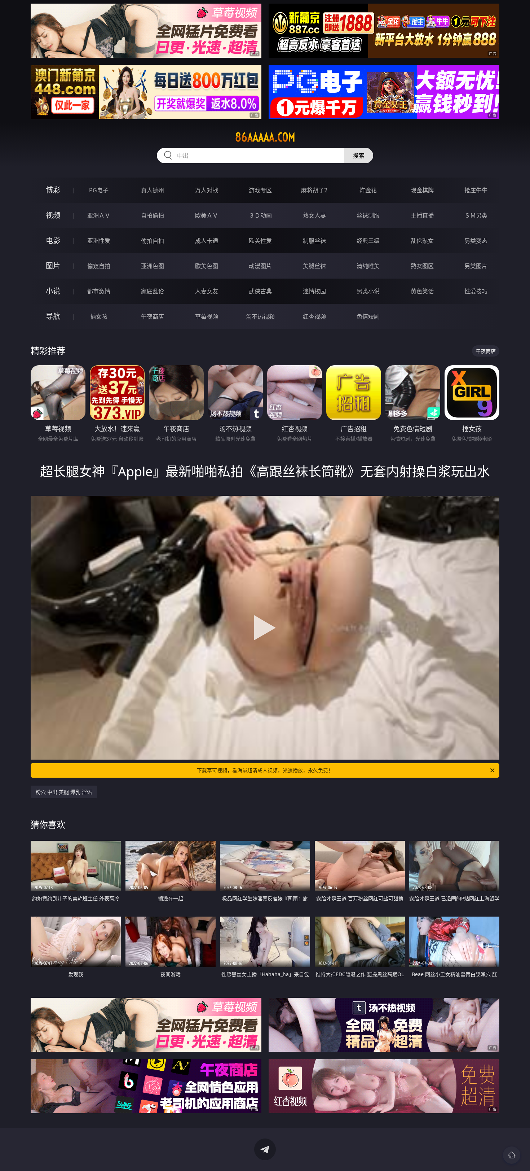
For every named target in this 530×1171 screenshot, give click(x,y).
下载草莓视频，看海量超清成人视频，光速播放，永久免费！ (265, 770)
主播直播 (422, 215)
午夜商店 (152, 316)
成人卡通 (206, 241)
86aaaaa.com (265, 137)
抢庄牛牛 (475, 190)
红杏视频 (314, 316)
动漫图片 (260, 266)
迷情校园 (314, 291)
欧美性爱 (260, 241)
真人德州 (152, 190)
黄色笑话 (422, 291)
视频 (53, 215)
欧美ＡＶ (206, 215)
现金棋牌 (422, 190)
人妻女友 (206, 291)
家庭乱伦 (152, 291)
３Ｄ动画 (260, 215)
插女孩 (98, 316)
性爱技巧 (475, 291)
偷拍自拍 (152, 241)
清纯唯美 (368, 266)
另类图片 (475, 266)
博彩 (53, 190)
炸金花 (368, 190)
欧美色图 (206, 266)
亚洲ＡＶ (98, 215)
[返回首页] (511, 1155)
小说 (53, 291)
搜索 (359, 156)
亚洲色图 (152, 266)
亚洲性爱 (98, 241)
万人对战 (206, 190)
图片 (53, 266)
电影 (53, 240)
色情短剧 (368, 316)
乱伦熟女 (422, 241)
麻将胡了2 (314, 190)
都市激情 (98, 291)
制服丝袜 (314, 241)
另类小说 (368, 291)
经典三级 (368, 241)
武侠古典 (260, 291)
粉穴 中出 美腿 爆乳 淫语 (64, 791)
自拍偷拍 (152, 215)
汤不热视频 (260, 316)
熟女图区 (422, 266)
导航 (53, 316)
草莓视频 (206, 316)
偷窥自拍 (98, 266)
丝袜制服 (368, 215)
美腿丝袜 (314, 266)
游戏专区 (260, 190)
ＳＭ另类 (475, 215)
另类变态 (475, 241)
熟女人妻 (314, 215)
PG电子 (99, 190)
